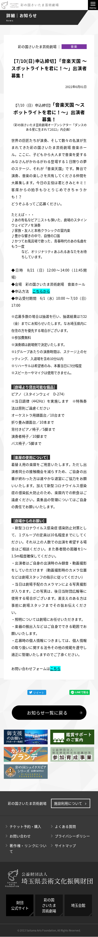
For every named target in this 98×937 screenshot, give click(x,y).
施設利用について (68, 803)
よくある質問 (65, 826)
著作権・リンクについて (28, 848)
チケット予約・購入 (25, 826)
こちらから (41, 291)
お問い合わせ (20, 835)
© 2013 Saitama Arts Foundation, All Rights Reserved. (49, 930)
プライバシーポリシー (72, 835)
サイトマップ (65, 845)
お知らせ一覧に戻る (47, 712)
